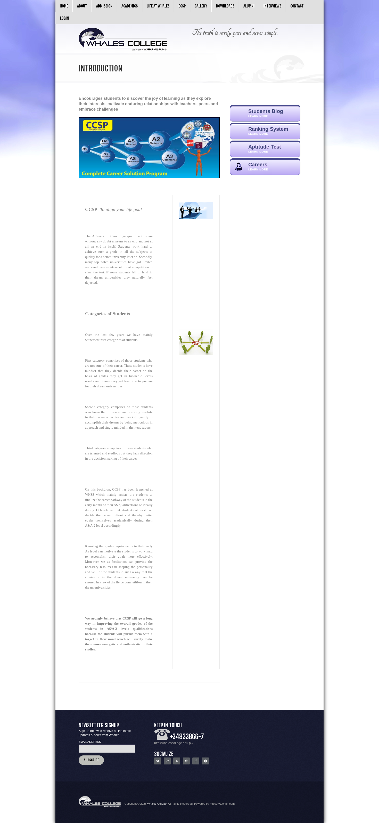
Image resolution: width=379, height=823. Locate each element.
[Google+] (167, 763)
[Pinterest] (205, 763)
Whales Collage (157, 803)
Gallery (201, 6)
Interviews (272, 6)
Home (64, 6)
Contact (297, 6)
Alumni (248, 6)
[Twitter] (157, 763)
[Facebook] (195, 763)
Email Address (90, 741)
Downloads (225, 6)
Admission (104, 6)
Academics (129, 6)
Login (64, 18)
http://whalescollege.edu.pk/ (173, 743)
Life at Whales (158, 6)
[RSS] (176, 763)
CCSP (182, 6)
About (82, 6)
